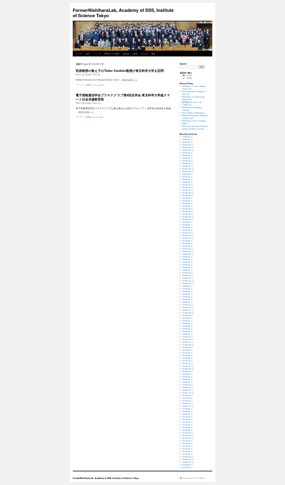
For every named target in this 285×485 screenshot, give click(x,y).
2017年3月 (186, 361)
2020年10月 (186, 254)
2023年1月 (186, 211)
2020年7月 (186, 262)
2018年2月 (186, 334)
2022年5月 (186, 227)
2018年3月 (186, 331)
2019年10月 (186, 283)
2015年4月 (186, 401)
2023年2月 (186, 209)
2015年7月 (186, 398)
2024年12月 (186, 166)
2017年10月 (186, 345)
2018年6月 (186, 323)
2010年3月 (186, 467)
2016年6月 (186, 379)
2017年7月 (186, 353)
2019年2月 (186, 302)
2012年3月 (186, 433)
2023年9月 (186, 195)
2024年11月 (186, 169)
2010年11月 (186, 459)
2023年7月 (186, 201)
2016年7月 (186, 377)
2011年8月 (186, 443)
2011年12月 (186, 435)
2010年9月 (186, 465)
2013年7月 (186, 422)
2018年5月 (186, 326)
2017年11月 (186, 342)
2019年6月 (186, 291)
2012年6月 (186, 430)
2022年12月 (186, 214)
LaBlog (88, 84)
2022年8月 (186, 222)
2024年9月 (186, 174)
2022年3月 (186, 230)
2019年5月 (186, 294)
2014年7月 (186, 414)
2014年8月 (186, 411)
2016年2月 (186, 385)
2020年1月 (186, 275)
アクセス (144, 53)
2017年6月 (186, 355)
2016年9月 (186, 371)
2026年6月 (186, 137)
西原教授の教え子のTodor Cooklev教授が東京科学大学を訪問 (120, 70)
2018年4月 (186, 329)
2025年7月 (186, 153)
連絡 (153, 53)
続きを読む (129, 79)
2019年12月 (186, 278)
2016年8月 (186, 374)
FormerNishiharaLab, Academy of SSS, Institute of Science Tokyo (123, 13)
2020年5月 (186, 267)
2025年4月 (186, 155)
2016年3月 (186, 382)
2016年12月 (186, 366)
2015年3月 (186, 403)
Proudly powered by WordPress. (194, 478)
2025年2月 (186, 161)
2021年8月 (186, 241)
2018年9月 (186, 315)
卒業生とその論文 (112, 53)
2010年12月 (186, 457)
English (189, 75)
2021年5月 (186, 243)
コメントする (98, 84)
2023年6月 (186, 203)
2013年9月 (186, 419)
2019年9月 (186, 286)
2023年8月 (186, 198)
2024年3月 (186, 185)
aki (99, 74)
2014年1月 (186, 417)
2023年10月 (186, 193)
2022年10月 (186, 217)
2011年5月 (186, 446)
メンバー (97, 53)
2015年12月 (186, 390)
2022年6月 (186, 225)
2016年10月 (186, 369)
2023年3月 (186, 206)
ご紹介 (88, 53)
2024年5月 (186, 179)
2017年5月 (186, 358)
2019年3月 (186, 299)
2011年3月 (186, 449)
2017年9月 (186, 347)
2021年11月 (186, 235)
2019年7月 (186, 289)
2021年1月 (186, 249)
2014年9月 (186, 409)
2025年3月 (186, 158)
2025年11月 (186, 147)
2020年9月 (186, 257)
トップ (79, 53)
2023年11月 (186, 190)
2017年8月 (186, 350)
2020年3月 (186, 270)
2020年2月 (186, 273)
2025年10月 (186, 150)
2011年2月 (186, 451)
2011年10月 (186, 438)
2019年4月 (186, 297)
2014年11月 (186, 406)
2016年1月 (186, 387)
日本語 (189, 78)
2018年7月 (186, 321)
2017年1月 (186, 363)
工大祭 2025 (186, 105)
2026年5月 (186, 139)
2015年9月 (186, 395)
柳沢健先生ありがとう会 (192, 102)
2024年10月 (186, 171)
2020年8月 (186, 259)
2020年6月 (186, 265)
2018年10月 (186, 313)
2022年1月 (186, 233)
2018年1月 (186, 337)
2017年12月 (186, 339)
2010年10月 (186, 462)
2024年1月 (186, 187)
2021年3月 (186, 246)
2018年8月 (186, 318)
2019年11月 (186, 281)
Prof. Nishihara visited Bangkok (193, 113)
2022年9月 (186, 219)
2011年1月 (186, 454)
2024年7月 (186, 177)
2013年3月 (186, 425)
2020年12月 (186, 251)
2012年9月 (186, 427)
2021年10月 (186, 238)
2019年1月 (186, 305)
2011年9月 (186, 441)
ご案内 (135, 53)
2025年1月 (186, 163)
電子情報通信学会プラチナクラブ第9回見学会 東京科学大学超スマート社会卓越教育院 (123, 97)
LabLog (126, 53)
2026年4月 (186, 142)
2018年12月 (186, 307)
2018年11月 (186, 310)
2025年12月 (186, 145)
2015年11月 (186, 393)
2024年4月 (186, 182)
